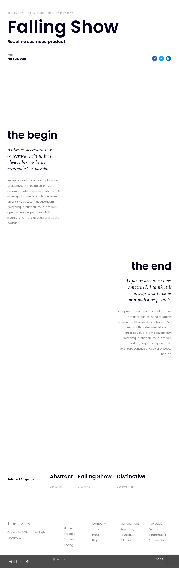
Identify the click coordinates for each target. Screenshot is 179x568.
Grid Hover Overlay (60, 13)
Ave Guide (155, 524)
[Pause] (15, 561)
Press (96, 535)
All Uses (125, 540)
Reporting (127, 529)
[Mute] (27, 561)
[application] (87, 562)
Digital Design (36, 13)
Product (69, 534)
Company (99, 524)
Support (154, 529)
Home (68, 528)
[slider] (35, 565)
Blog (95, 540)
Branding (56, 486)
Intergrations (158, 535)
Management (129, 524)
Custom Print (16, 13)
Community (157, 540)
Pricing (68, 545)
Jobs (95, 529)
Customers (71, 539)
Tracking (126, 535)
